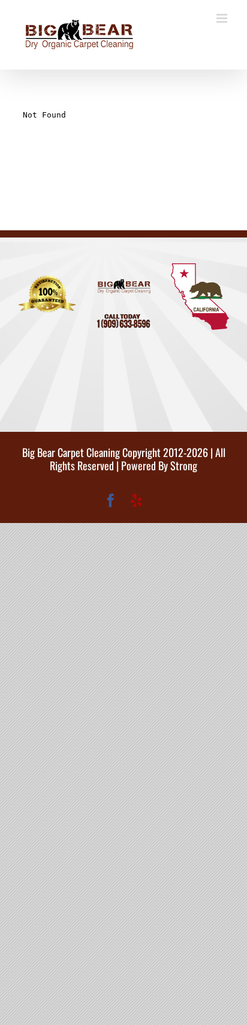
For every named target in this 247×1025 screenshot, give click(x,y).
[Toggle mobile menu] (222, 18)
